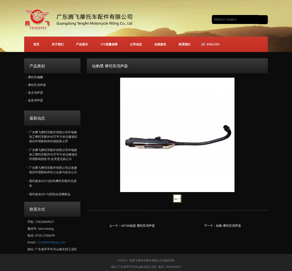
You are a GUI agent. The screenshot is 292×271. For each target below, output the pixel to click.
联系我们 (185, 44)
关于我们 (58, 44)
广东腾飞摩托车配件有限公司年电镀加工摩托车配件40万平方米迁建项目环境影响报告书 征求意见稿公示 (53, 154)
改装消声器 (35, 100)
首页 (36, 44)
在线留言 (160, 44)
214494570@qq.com (51, 242)
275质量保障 (109, 44)
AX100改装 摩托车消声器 (138, 226)
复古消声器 (35, 92)
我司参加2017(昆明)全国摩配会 (50, 194)
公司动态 (136, 44)
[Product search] (263, 19)
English (213, 44)
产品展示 (82, 44)
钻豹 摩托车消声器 (228, 226)
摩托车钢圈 (35, 77)
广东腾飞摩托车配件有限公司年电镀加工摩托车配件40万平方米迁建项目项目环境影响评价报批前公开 (53, 136)
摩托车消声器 (37, 85)
